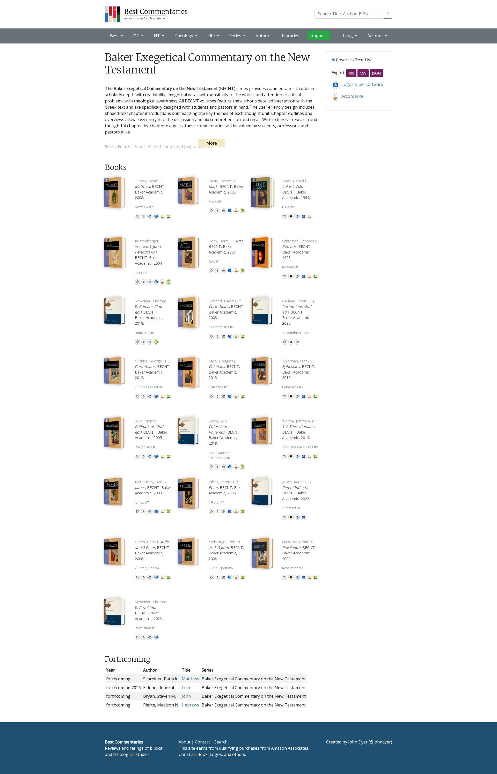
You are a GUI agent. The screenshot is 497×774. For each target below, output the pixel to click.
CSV (363, 73)
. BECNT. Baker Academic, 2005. (226, 487)
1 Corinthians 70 (295, 332)
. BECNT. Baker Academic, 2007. (226, 247)
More (211, 143)
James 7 (142, 502)
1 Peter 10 (291, 507)
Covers (342, 60)
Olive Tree (168, 216)
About (185, 742)
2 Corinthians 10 (148, 387)
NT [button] (157, 36)
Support (319, 35)
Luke (186, 687)
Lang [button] (348, 36)
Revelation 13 (146, 628)
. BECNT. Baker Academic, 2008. (226, 186)
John (186, 696)
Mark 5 (215, 201)
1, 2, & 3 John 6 (221, 567)
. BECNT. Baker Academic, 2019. (224, 432)
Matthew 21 (145, 207)
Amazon (143, 216)
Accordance (162, 216)
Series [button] (235, 36)
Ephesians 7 (292, 387)
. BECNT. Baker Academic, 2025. (298, 312)
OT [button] (136, 36)
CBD (149, 216)
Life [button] (212, 36)
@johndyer (380, 742)
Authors (264, 36)
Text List (363, 60)
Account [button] (375, 36)
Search (221, 742)
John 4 (141, 272)
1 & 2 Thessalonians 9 (300, 447)
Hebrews (190, 705)
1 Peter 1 (216, 502)
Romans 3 (290, 267)
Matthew (190, 679)
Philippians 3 (146, 447)
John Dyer (358, 742)
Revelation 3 (292, 567)
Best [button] (115, 36)
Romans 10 (144, 332)
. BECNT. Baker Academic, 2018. (151, 312)
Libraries (290, 36)
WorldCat (137, 216)
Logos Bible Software (156, 216)
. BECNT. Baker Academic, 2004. (149, 252)
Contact (202, 742)
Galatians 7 (218, 387)
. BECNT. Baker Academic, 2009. (153, 487)
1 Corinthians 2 (221, 327)
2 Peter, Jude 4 (147, 567)
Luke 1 (288, 207)
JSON (376, 73)
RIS (351, 73)
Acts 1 (214, 261)
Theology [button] (184, 36)
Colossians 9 (219, 452)
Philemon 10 (219, 457)
